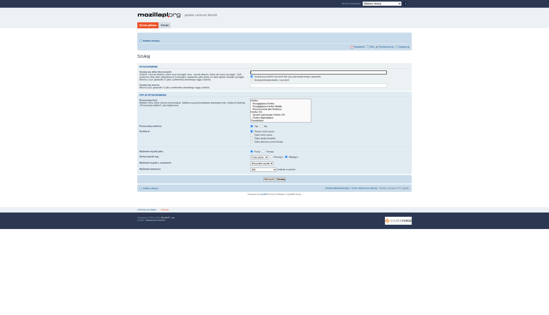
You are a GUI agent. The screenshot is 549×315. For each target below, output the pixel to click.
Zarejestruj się (386, 46)
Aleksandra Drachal (155, 220)
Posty (257, 151)
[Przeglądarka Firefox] (281, 103)
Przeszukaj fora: (148, 100)
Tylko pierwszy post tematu (268, 141)
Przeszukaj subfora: (150, 126)
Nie (265, 126)
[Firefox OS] (281, 112)
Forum (165, 25)
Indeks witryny (151, 40)
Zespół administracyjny (337, 188)
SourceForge (398, 221)
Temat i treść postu (264, 131)
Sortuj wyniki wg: (149, 156)
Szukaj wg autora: (149, 85)
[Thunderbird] (281, 120)
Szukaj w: (144, 131)
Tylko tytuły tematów (265, 138)
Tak (256, 126)
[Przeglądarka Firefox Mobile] (281, 106)
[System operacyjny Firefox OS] (281, 114)
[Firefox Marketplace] (281, 117)
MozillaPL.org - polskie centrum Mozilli (177, 15)
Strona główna (148, 25)
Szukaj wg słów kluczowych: (155, 72)
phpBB (263, 194)
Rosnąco (278, 157)
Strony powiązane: (352, 3)
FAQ (372, 46)
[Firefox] (281, 100)
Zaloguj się (404, 46)
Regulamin (359, 46)
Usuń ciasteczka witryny (364, 188)
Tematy (269, 151)
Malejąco (293, 157)
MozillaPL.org (167, 217)
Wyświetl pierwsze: (150, 169)
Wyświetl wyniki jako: (151, 151)
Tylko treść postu (263, 135)
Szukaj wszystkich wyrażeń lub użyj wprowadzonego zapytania (287, 76)
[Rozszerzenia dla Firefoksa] (281, 109)
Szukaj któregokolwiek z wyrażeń (271, 80)
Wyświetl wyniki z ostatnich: (155, 162)
